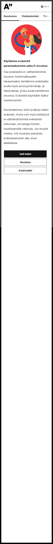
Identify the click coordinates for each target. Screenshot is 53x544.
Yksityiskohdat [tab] (30, 16)
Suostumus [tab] (10, 16)
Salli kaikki (25, 153)
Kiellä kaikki (25, 170)
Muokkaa (25, 162)
